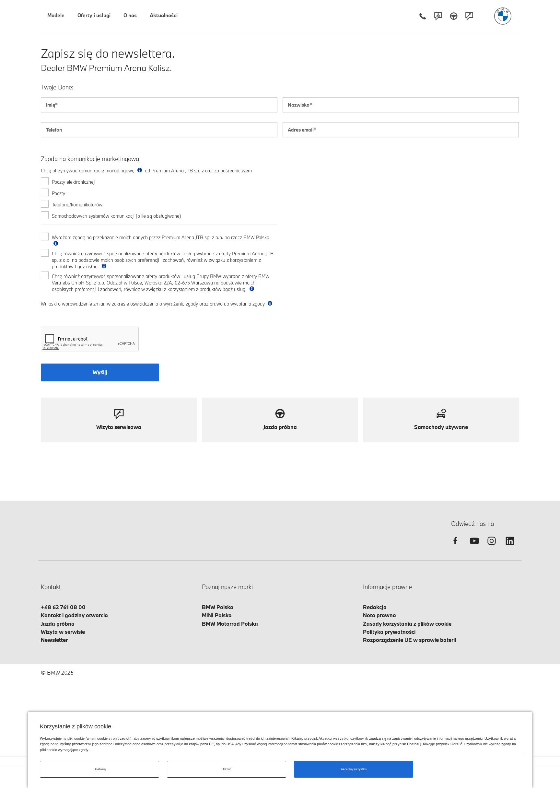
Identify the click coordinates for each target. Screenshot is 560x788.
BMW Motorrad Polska (230, 623)
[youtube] (473, 546)
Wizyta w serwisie (63, 631)
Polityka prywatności (389, 631)
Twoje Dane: (57, 87)
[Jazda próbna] (453, 16)
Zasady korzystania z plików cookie (407, 623)
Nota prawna (379, 615)
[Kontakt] (438, 16)
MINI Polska (217, 615)
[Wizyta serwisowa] (469, 16)
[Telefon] (422, 16)
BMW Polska (217, 607)
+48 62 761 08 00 (63, 607)
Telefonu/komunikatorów (77, 205)
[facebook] (455, 546)
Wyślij (100, 372)
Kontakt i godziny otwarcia (74, 615)
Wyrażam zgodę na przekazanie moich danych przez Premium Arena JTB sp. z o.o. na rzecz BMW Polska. (161, 237)
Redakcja (375, 607)
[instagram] (492, 546)
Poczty (58, 193)
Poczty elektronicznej (73, 182)
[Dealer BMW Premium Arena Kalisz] (503, 16)
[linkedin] (510, 546)
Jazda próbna (58, 623)
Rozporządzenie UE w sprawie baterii (409, 639)
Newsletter (54, 639)
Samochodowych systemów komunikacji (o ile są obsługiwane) (116, 216)
